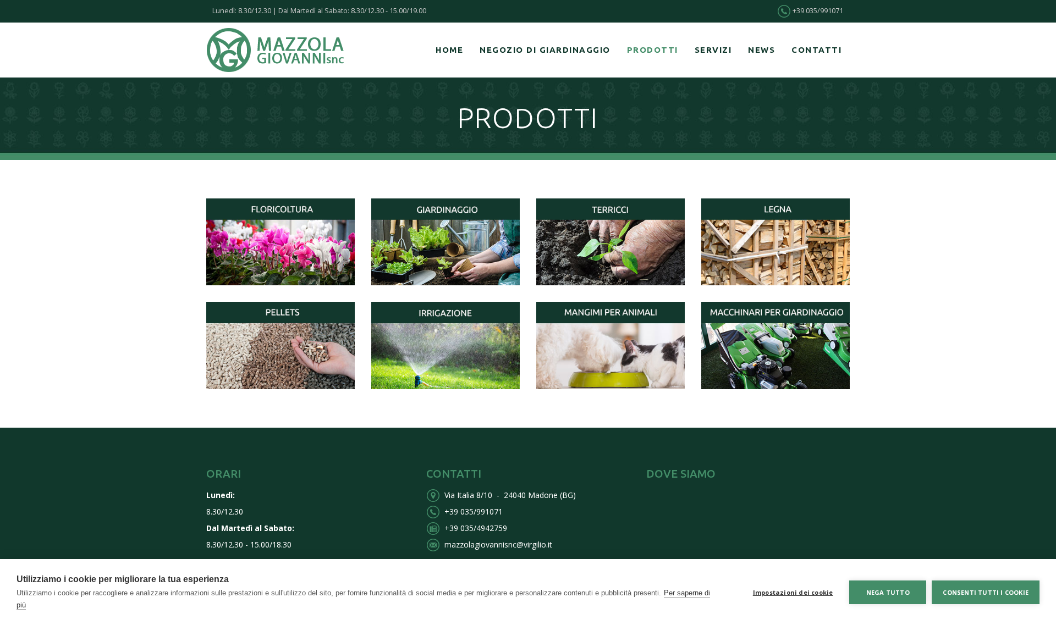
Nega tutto (888, 592)
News (761, 49)
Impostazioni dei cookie (793, 592)
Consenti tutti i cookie (985, 592)
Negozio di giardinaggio (545, 49)
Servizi (713, 49)
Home (449, 49)
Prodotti (652, 49)
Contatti (816, 49)
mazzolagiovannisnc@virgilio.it (498, 544)
